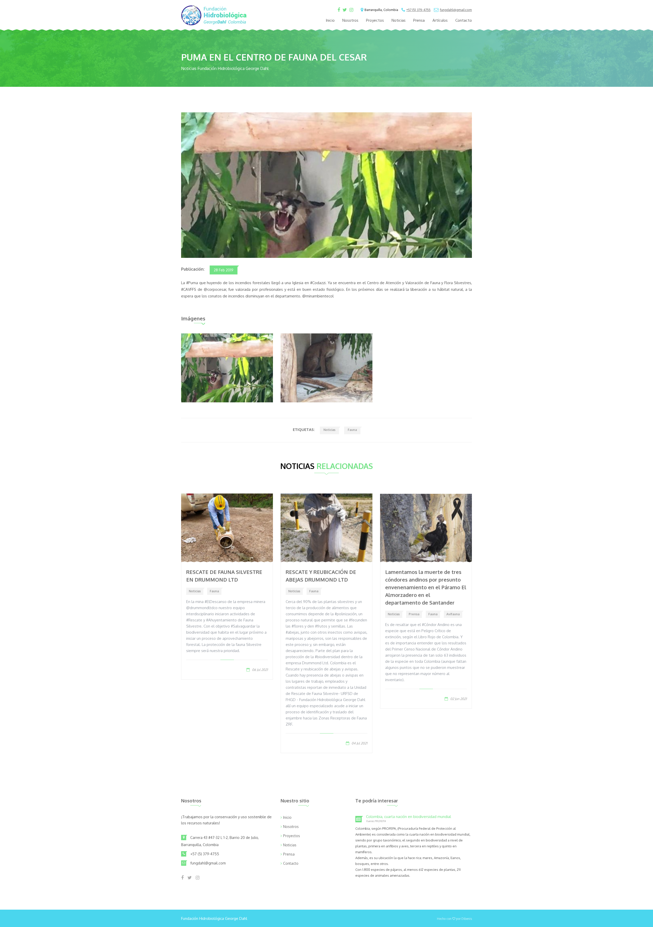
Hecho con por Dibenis (454, 919)
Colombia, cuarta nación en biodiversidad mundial (408, 816)
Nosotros (350, 20)
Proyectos (375, 20)
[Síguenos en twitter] (345, 10)
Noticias (399, 20)
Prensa (419, 20)
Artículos (440, 20)
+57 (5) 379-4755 (418, 10)
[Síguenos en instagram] (351, 10)
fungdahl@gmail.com (456, 10)
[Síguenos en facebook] (338, 10)
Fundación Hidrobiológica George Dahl (214, 918)
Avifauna (453, 614)
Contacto (463, 20)
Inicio (330, 20)
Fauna (352, 430)
